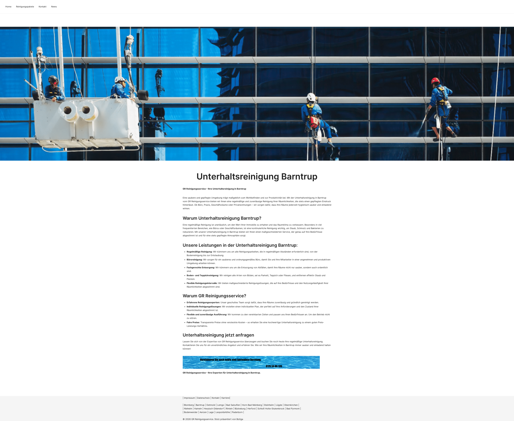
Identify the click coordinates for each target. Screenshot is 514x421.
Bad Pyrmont (293, 408)
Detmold (211, 405)
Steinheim (269, 405)
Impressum (189, 398)
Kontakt (42, 6)
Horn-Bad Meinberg (252, 405)
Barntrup (200, 405)
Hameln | (199, 408)
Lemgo (220, 405)
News (54, 6)
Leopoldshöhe (223, 412)
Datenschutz (203, 398)
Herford (251, 408)
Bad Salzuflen (233, 405)
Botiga (240, 419)
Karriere (225, 398)
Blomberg (189, 405)
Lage (211, 412)
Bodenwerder (191, 412)
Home (8, 6)
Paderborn (237, 412)
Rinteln (229, 408)
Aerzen (203, 412)
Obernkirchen (291, 405)
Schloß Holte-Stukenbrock (271, 408)
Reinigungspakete (25, 6)
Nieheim (188, 408)
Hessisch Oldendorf (214, 408)
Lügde (279, 405)
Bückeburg (240, 408)
